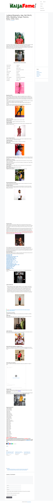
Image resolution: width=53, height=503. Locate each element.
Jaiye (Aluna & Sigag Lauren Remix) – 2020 (12, 264)
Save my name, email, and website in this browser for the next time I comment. (18, 491)
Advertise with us (42, 10)
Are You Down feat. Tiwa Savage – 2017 (12, 256)
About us (44, 1)
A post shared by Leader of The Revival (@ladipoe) (16, 387)
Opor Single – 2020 (9, 262)
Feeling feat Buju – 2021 (10, 268)
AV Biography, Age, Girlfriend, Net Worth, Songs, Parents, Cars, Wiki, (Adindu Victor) (19, 453)
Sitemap (38, 76)
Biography (8, 468)
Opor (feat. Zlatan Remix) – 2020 (11, 263)
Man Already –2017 (9, 255)
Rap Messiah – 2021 (9, 267)
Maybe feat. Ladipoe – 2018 (10, 259)
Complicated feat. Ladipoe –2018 (11, 258)
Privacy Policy (42, 8)
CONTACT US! (28, 440)
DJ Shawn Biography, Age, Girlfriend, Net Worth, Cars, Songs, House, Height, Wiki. (27, 453)
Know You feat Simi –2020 (10, 266)
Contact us (38, 73)
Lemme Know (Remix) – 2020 (10, 265)
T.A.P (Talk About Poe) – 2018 (10, 257)
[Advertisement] (19, 27)
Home (41, 1)
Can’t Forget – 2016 (9, 254)
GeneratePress (29, 501)
